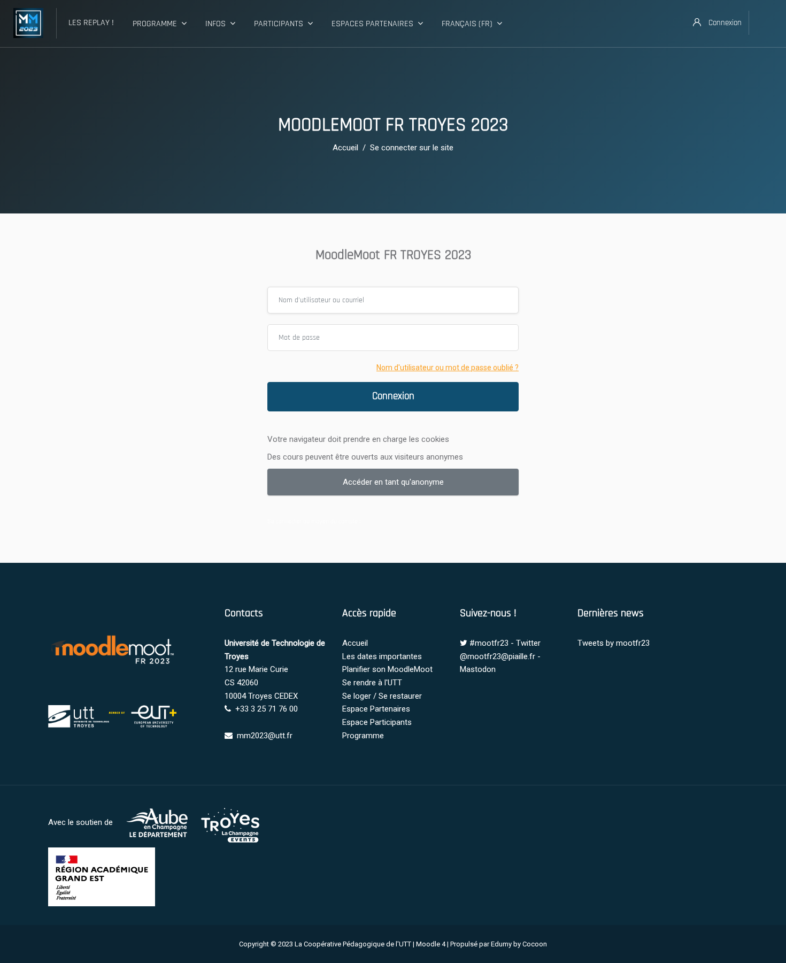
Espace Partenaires (376, 709)
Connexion (393, 396)
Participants (278, 23)
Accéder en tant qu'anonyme (393, 482)
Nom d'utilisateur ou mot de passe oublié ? (447, 367)
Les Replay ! (91, 22)
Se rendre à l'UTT (372, 682)
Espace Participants (377, 722)
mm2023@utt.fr (264, 735)
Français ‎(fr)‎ (467, 23)
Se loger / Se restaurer (382, 696)
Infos (215, 23)
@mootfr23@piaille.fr (497, 656)
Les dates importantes (382, 656)
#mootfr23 (488, 643)
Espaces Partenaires (372, 23)
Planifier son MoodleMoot (387, 669)
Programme (155, 23)
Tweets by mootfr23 (613, 643)
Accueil (345, 147)
